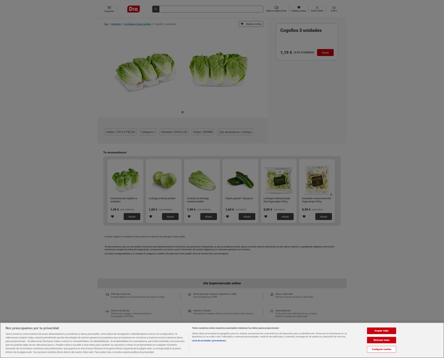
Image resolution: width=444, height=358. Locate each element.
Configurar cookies (381, 349)
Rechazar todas (382, 339)
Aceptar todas (381, 330)
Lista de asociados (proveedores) (209, 340)
